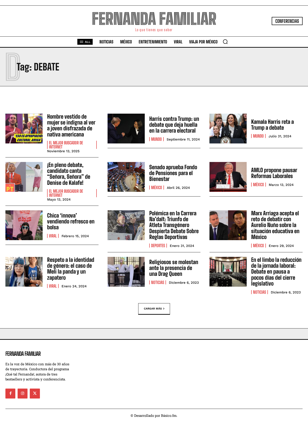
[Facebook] (10, 394)
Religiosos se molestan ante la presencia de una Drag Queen (173, 268)
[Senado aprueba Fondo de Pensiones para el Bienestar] (126, 177)
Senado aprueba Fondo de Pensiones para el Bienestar (173, 173)
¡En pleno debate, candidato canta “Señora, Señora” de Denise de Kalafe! (68, 174)
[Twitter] (35, 394)
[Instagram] (23, 394)
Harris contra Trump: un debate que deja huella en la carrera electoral (174, 124)
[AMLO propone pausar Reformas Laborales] (228, 177)
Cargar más (153, 308)
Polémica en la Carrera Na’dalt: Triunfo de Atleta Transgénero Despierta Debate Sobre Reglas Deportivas (174, 225)
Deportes (158, 246)
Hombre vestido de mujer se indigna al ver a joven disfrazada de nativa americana (71, 125)
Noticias (157, 282)
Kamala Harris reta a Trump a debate (272, 124)
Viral (53, 236)
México (156, 187)
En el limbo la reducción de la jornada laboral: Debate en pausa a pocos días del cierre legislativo (276, 271)
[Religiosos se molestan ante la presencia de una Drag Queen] (126, 272)
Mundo (156, 139)
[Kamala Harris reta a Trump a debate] (228, 128)
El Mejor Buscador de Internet (66, 145)
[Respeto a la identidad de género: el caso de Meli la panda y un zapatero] (24, 272)
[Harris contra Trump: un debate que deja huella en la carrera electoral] (126, 128)
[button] (225, 41)
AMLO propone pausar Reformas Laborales (274, 173)
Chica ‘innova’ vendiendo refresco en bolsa (70, 221)
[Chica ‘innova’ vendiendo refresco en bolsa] (24, 225)
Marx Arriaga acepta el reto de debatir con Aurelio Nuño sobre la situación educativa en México (275, 225)
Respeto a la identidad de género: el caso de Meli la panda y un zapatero (70, 268)
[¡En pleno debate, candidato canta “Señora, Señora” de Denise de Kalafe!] (24, 177)
